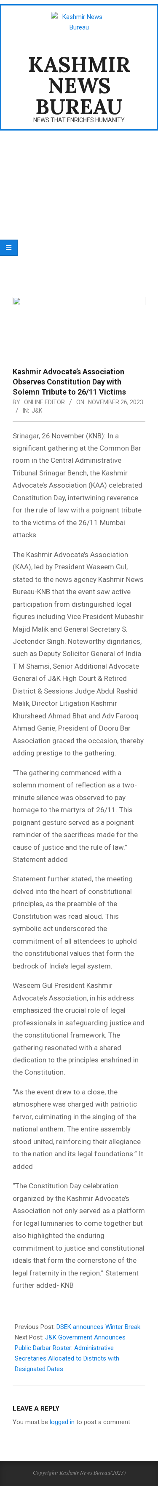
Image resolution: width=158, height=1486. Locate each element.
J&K (37, 410)
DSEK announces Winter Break (98, 1327)
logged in (62, 1422)
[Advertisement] (79, 208)
